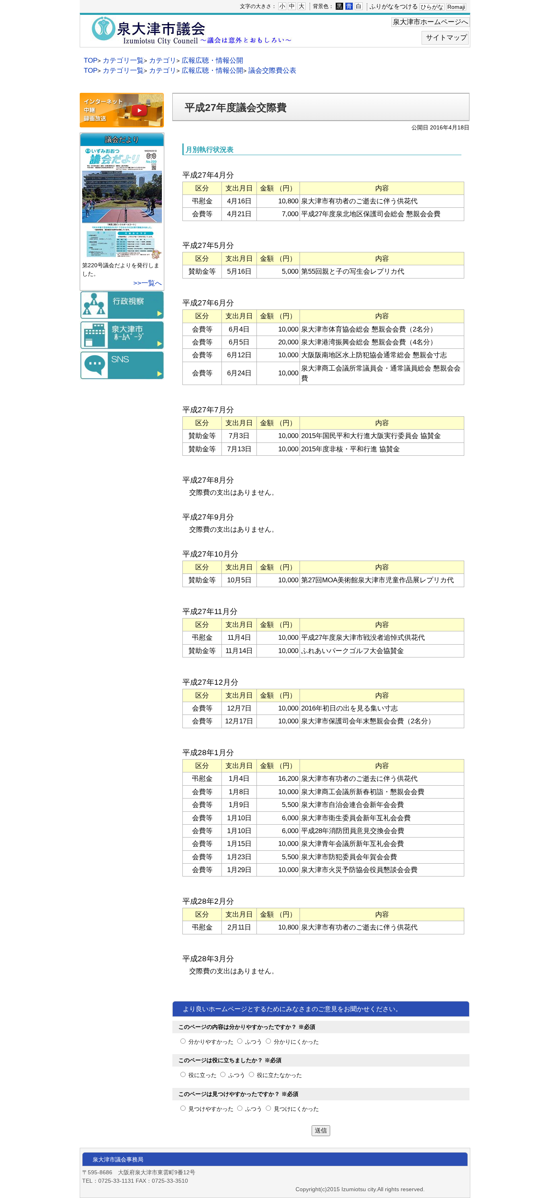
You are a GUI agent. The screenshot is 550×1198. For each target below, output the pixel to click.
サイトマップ (446, 37)
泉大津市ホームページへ (430, 22)
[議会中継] (122, 123)
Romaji (456, 7)
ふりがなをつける (394, 6)
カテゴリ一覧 (123, 60)
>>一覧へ (147, 283)
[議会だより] (123, 256)
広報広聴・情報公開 (212, 60)
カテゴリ (162, 60)
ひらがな (432, 7)
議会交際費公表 (272, 70)
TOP (90, 60)
